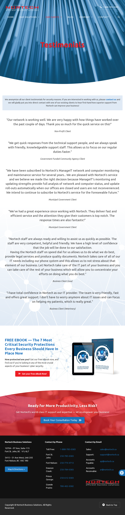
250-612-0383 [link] (67, 478)
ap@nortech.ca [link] (107, 461)
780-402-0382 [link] (67, 486)
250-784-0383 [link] (67, 469)
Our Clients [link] (52, 17)
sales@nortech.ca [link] (108, 449)
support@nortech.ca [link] (109, 454)
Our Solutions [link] (28, 17)
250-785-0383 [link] (67, 456)
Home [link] (11, 17)
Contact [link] (104, 17)
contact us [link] (111, 99)
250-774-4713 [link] (67, 463)
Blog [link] (70, 17)
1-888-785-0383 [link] (110, 7)
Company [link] (84, 17)
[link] (122, 473)
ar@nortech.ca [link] (107, 469)
